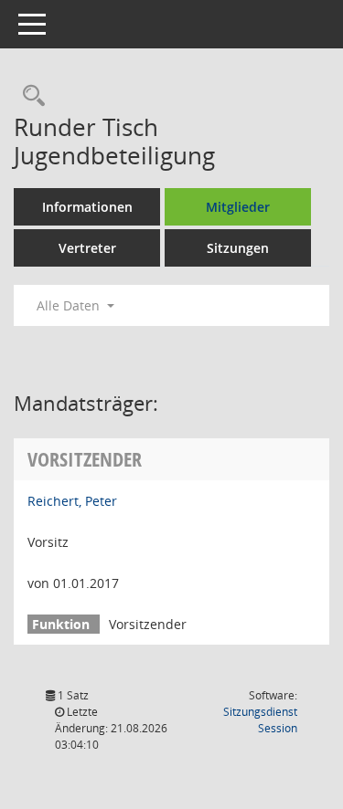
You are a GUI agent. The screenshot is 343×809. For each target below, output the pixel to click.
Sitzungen (238, 248)
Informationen (87, 206)
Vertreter (87, 248)
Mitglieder (238, 206)
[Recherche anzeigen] (29, 96)
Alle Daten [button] (70, 305)
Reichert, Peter (72, 501)
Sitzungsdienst (260, 720)
